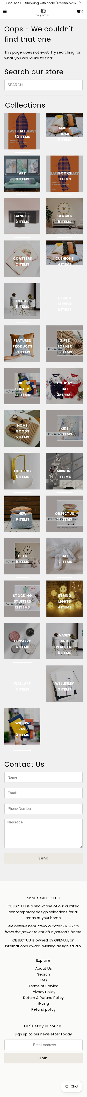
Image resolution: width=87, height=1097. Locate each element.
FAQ (43, 980)
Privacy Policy (43, 991)
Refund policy (43, 1009)
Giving (43, 1003)
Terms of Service (43, 985)
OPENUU (61, 940)
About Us (43, 968)
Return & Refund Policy (43, 997)
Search (43, 974)
